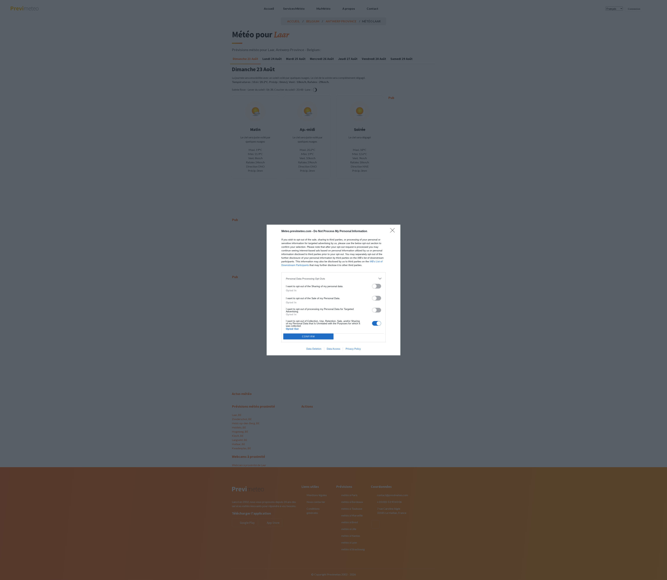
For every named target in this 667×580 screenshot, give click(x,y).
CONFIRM (308, 336)
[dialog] (333, 290)
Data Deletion (313, 348)
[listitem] (333, 278)
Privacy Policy (353, 348)
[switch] (376, 286)
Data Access (333, 348)
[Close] (393, 231)
